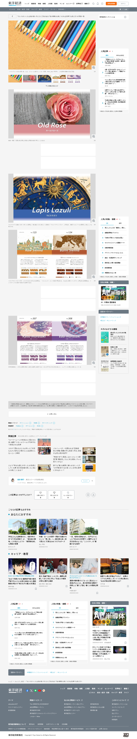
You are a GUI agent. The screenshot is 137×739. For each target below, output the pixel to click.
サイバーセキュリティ (15, 707)
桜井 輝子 (20, 479)
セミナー (69, 3)
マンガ (62, 3)
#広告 (38, 426)
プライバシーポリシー (35, 729)
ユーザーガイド (117, 716)
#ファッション (24, 423)
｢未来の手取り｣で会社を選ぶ (114, 238)
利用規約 (114, 719)
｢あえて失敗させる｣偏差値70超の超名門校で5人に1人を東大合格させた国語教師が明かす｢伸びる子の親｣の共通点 (22, 581)
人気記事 (104, 51)
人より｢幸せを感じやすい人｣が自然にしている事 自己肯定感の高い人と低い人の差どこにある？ (22, 468)
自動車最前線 (109, 248)
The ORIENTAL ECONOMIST (39, 704)
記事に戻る (12, 16)
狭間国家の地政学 (116, 361)
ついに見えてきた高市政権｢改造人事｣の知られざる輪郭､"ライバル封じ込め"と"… (115, 81)
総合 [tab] (107, 55)
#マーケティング (47, 423)
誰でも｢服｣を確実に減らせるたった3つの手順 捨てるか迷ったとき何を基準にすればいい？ (67, 468)
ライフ (46, 9)
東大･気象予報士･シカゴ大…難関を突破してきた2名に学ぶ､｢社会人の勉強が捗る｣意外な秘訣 (52, 578)
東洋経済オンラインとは (107, 17)
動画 (56, 3)
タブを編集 (124, 9)
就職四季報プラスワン (112, 233)
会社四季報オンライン (37, 707)
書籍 (86, 3)
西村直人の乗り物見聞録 (112, 263)
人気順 (50, 3)
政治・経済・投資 (23, 9)
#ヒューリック (111, 320)
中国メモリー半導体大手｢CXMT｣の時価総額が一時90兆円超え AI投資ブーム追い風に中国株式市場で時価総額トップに (102, 635)
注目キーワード (106, 311)
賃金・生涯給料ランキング (113, 258)
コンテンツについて (118, 707)
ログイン (123, 3)
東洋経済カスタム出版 (97, 707)
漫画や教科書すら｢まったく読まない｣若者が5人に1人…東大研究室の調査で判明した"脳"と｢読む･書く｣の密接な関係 (84, 584)
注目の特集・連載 (106, 282)
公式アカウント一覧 (52, 724)
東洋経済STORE (35, 710)
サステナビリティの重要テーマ (115, 243)
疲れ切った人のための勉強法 (118, 333)
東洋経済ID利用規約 (77, 729)
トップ (27, 3)
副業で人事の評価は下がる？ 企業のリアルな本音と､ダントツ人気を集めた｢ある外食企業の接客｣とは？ (114, 578)
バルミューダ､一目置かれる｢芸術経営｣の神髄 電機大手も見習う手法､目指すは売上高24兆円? (67, 451)
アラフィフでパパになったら (114, 253)
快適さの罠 (114, 347)
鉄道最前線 (108, 268)
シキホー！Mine (35, 716)
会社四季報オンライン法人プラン (74, 707)
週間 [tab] (120, 223)
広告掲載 (64, 724)
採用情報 (40, 724)
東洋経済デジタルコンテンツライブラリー (43, 713)
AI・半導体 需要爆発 (108, 302)
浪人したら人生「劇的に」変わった (116, 228)
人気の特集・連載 (108, 219)
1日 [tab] (107, 223)
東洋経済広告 (94, 704)
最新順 (33, 3)
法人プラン (115, 713)
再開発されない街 (110, 273)
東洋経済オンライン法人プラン (74, 704)
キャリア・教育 (36, 9)
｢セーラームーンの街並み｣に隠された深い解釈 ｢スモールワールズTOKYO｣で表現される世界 (22, 442)
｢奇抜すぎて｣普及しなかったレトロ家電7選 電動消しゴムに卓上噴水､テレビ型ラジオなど (67, 459)
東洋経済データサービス (72, 710)
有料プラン (115, 710)
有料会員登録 (111, 3)
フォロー (85, 481)
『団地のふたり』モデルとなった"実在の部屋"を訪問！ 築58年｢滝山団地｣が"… (115, 61)
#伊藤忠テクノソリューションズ (110, 317)
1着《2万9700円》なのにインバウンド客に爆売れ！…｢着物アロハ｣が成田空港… (115, 71)
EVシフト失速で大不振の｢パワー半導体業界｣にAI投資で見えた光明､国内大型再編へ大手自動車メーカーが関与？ (102, 651)
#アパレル (29, 426)
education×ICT (13, 704)
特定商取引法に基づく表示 (60, 729)
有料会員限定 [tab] (120, 55)
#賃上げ (102, 320)
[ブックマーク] (88, 495)
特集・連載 (42, 3)
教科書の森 (93, 710)
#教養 (35, 423)
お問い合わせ (103, 729)
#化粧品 (18, 426)
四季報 (78, 3)
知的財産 (47, 729)
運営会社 (32, 724)
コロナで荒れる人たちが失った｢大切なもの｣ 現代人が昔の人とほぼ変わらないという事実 (21, 451)
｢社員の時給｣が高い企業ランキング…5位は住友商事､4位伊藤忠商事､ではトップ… (115, 102)
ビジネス (12, 9)
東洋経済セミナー (69, 713)
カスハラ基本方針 (91, 729)
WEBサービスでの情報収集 (17, 729)
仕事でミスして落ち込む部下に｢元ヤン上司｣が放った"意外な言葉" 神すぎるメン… (115, 91)
